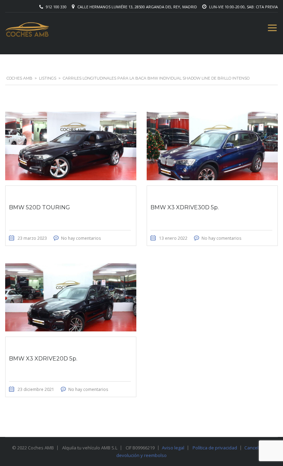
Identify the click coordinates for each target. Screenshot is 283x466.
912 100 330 (56, 6)
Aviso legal (173, 448)
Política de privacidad (215, 448)
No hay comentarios (81, 238)
